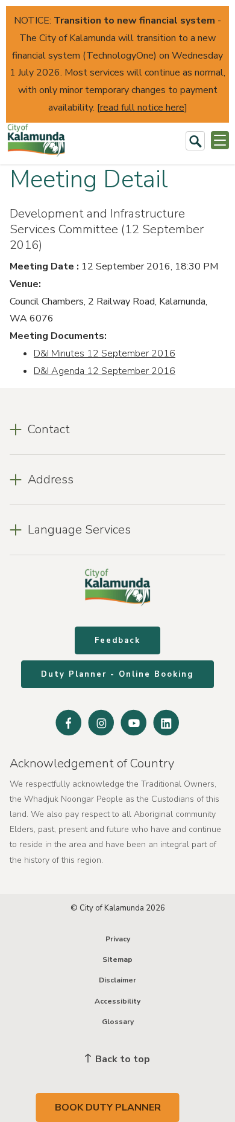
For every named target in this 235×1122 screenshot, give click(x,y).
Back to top (121, 1059)
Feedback (117, 640)
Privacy (117, 939)
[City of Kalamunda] (36, 140)
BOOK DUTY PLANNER (108, 1107)
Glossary (118, 1022)
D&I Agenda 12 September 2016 (104, 371)
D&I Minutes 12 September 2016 (104, 353)
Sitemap (117, 959)
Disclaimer (117, 980)
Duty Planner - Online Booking (117, 674)
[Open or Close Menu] (220, 140)
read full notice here (142, 107)
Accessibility (117, 1001)
